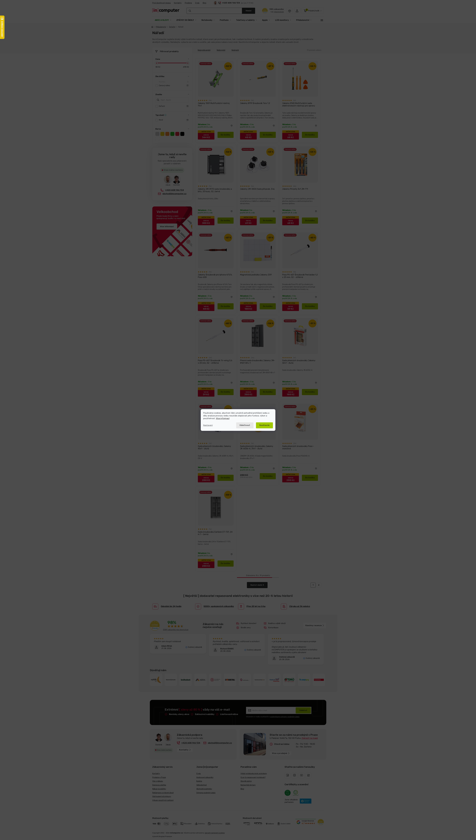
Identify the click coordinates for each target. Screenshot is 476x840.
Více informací (222, 418)
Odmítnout (245, 425)
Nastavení (208, 425)
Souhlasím (264, 425)
